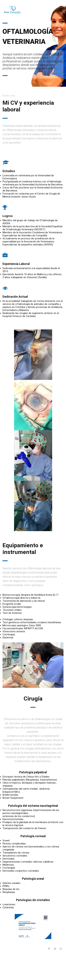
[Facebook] (49, 948)
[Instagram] (55, 948)
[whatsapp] (60, 948)
